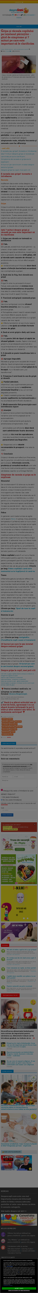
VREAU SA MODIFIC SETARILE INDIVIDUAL (19, 1290)
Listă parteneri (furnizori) (8, 1285)
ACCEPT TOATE (19, 1288)
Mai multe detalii (10, 1266)
